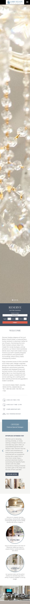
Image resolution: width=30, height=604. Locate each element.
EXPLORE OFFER (12, 474)
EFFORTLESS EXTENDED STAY (14, 436)
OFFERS (15, 424)
